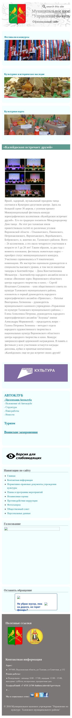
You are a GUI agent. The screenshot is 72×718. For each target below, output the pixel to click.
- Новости (9, 414)
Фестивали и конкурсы (16, 37)
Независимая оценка (17, 496)
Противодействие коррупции (22, 500)
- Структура (10, 407)
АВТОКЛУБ (13, 395)
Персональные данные (19, 513)
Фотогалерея (13, 504)
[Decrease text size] (56, 16)
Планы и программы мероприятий (25, 492)
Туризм (9, 423)
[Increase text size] (64, 16)
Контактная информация (20, 480)
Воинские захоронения (21, 432)
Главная (11, 475)
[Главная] (17, 24)
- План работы (11, 410)
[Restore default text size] (60, 16)
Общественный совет (18, 509)
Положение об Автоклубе (19, 403)
